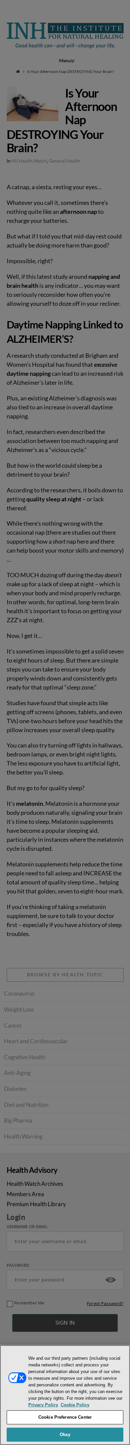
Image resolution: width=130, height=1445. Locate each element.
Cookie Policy (75, 1404)
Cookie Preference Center (65, 1417)
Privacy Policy (43, 1404)
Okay (65, 1434)
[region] (65, 1395)
